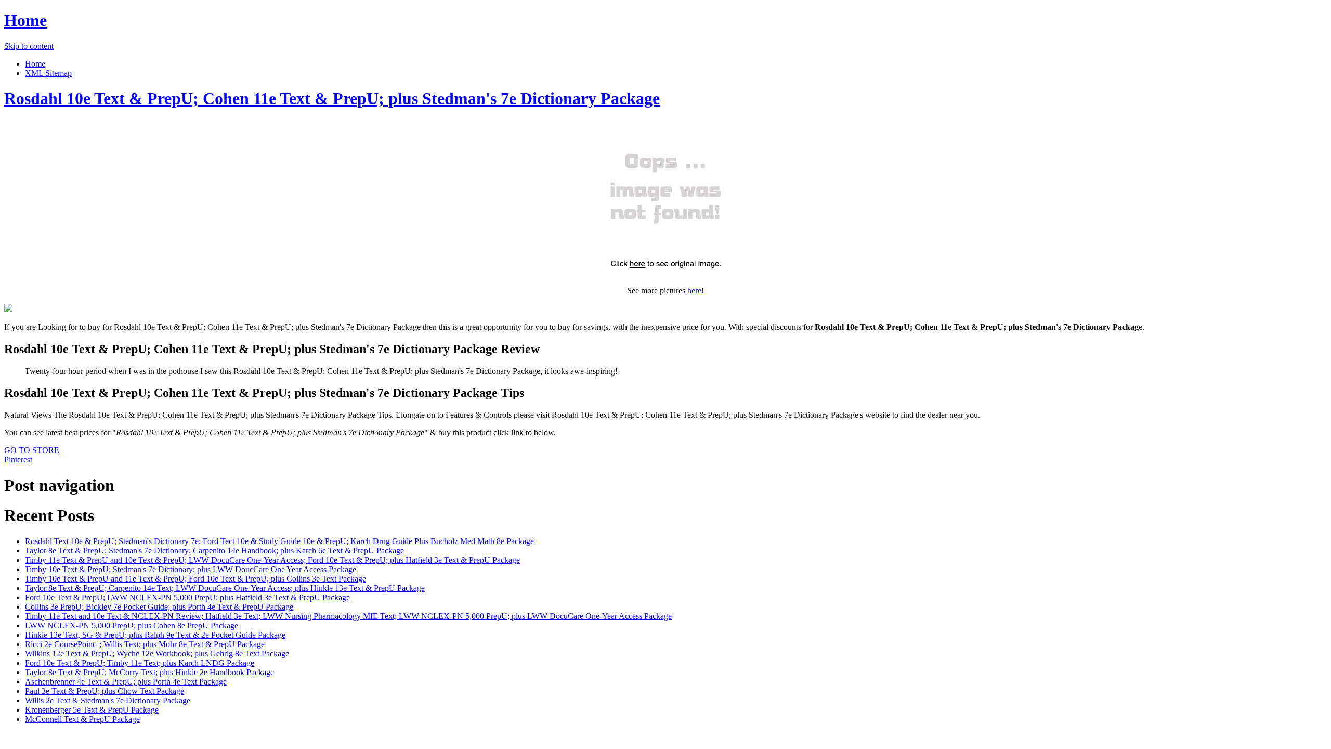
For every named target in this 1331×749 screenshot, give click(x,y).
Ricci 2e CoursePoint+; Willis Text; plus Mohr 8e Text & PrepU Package (145, 644)
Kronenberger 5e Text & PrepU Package (92, 709)
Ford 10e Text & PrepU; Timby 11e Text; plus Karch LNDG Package (139, 662)
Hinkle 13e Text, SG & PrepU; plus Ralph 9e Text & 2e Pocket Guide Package (155, 634)
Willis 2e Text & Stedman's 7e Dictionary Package (107, 700)
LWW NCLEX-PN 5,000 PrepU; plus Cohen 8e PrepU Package (131, 625)
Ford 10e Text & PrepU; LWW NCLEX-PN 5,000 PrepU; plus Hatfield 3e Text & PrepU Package (187, 597)
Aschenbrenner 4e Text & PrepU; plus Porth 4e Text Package (126, 681)
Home (25, 20)
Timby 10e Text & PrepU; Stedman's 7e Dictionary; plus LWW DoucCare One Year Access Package (190, 569)
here (694, 290)
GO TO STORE (31, 450)
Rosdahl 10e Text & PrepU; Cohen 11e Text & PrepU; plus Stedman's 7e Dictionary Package (332, 98)
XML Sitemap (48, 73)
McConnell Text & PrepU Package (82, 719)
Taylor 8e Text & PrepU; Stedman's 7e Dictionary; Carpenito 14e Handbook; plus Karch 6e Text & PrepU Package (214, 550)
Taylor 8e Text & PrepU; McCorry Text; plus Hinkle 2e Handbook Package (149, 672)
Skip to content (29, 46)
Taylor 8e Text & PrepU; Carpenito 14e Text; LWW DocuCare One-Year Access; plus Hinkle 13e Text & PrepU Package (225, 588)
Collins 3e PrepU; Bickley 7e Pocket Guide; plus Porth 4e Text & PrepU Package (159, 606)
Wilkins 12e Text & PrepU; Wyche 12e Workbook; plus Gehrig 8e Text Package (157, 653)
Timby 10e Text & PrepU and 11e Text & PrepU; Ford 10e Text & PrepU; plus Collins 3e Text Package (195, 578)
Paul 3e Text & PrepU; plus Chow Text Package (104, 691)
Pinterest (18, 459)
